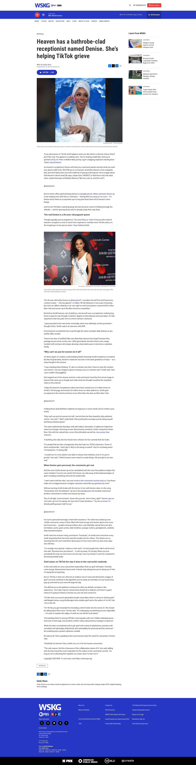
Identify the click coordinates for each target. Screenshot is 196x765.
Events (94, 21)
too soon (103, 197)
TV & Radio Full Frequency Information (144, 705)
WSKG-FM (41, 750)
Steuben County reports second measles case (148, 45)
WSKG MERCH (104, 21)
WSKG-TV (52, 752)
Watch (51, 21)
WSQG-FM (54, 750)
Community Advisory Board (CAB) (89, 719)
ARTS (68, 21)
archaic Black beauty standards (80, 429)
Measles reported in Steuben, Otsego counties (150, 76)
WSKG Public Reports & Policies (115, 714)
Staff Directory (110, 710)
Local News (146, 40)
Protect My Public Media (113, 723)
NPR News (40, 34)
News (37, 21)
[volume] (43, 15)
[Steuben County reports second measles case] (135, 43)
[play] (37, 15)
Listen (43, 21)
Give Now (155, 5)
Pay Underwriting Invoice (140, 723)
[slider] (46, 15)
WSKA (57, 752)
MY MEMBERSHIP (139, 5)
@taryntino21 (49, 186)
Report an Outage (138, 714)
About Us (81, 705)
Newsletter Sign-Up (138, 719)
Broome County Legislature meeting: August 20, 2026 (150, 60)
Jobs (80, 723)
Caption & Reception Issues (141, 710)
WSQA (64, 750)
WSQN (47, 752)
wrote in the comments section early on (90, 481)
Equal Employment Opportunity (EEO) (117, 719)
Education (60, 21)
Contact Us (108, 705)
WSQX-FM (48, 750)
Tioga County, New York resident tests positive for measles (150, 92)
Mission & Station (84, 710)
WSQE (59, 750)
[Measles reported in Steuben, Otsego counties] (135, 74)
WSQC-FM (41, 752)
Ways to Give (84, 21)
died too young (91, 197)
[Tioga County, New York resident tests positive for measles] (135, 90)
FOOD (74, 21)
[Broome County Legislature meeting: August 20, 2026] (135, 59)
